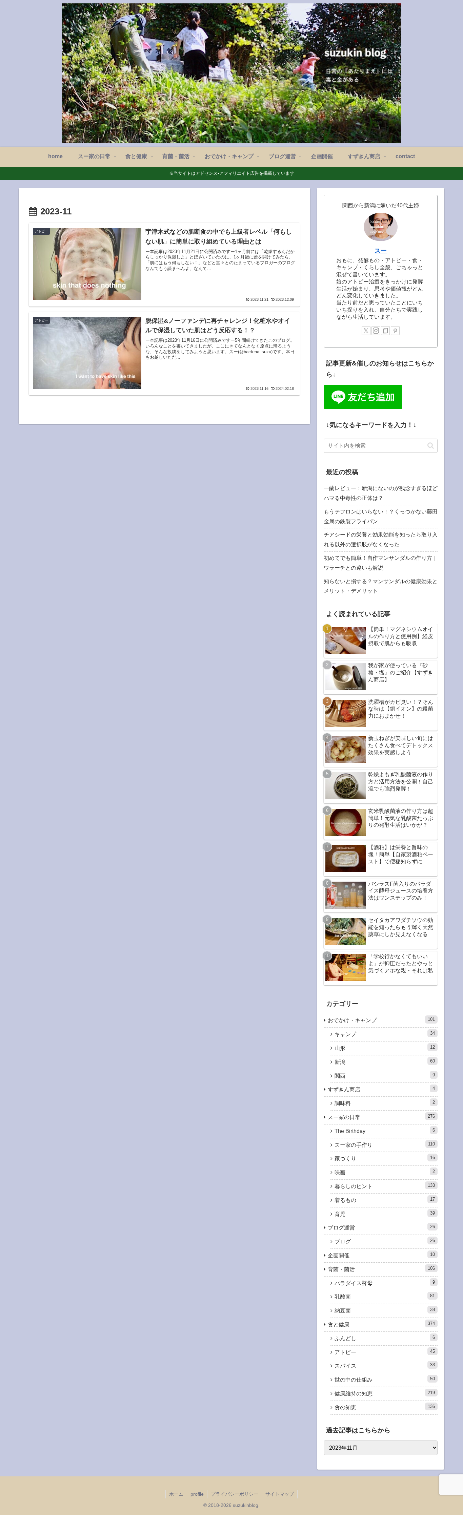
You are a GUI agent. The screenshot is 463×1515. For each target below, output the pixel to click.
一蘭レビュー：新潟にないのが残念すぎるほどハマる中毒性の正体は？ (381, 493)
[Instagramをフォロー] (375, 330)
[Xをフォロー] (366, 330)
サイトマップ (279, 1494)
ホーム (176, 1494)
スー (381, 250)
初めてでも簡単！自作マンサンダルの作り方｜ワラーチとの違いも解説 (381, 563)
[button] (431, 445)
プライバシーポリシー (234, 1494)
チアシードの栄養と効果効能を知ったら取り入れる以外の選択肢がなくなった (381, 539)
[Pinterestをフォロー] (395, 330)
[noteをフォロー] (385, 330)
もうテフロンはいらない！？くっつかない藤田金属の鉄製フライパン (381, 516)
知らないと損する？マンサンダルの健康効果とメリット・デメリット (381, 586)
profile (197, 1494)
